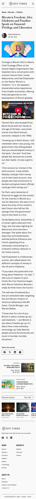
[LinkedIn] (11, 438)
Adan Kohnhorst (14, 34)
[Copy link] (20, 352)
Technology (5, 464)
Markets (4, 458)
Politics (19, 12)
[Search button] (33, 3)
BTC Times (16, 497)
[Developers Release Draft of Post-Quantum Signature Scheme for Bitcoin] (8, 407)
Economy (5, 455)
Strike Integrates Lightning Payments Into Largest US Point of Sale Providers (24, 383)
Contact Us (5, 488)
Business (4, 452)
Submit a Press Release (9, 485)
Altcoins (4, 467)
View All (27, 397)
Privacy (24, 497)
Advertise (5, 481)
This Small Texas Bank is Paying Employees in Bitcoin (12, 367)
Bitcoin (11, 12)
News (4, 12)
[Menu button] (3, 3)
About (4, 478)
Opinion (18, 449)
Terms (29, 497)
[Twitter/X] (7, 438)
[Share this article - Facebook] (5, 352)
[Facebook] (3, 438)
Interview (19, 452)
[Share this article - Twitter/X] (10, 352)
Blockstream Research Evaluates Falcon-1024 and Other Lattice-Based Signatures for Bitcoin (22, 414)
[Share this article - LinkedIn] (15, 352)
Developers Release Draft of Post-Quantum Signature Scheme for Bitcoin (7, 414)
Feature (18, 455)
